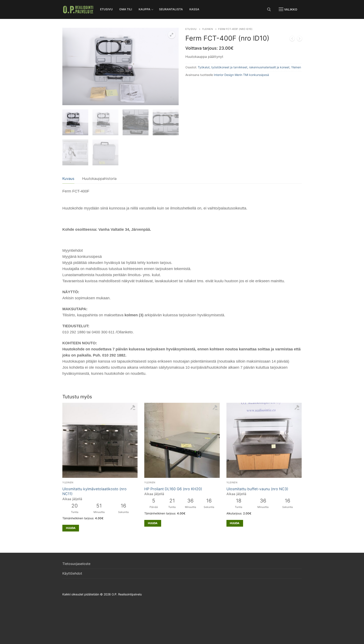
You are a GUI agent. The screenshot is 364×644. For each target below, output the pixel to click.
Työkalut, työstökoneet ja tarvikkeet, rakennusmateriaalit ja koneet (243, 67)
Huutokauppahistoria (99, 178)
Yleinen (207, 29)
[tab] (68, 179)
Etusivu (191, 29)
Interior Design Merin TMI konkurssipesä (241, 75)
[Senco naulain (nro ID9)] (292, 39)
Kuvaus (68, 178)
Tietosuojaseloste (76, 564)
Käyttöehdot (72, 573)
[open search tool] (269, 9)
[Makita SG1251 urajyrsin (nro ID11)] (299, 39)
